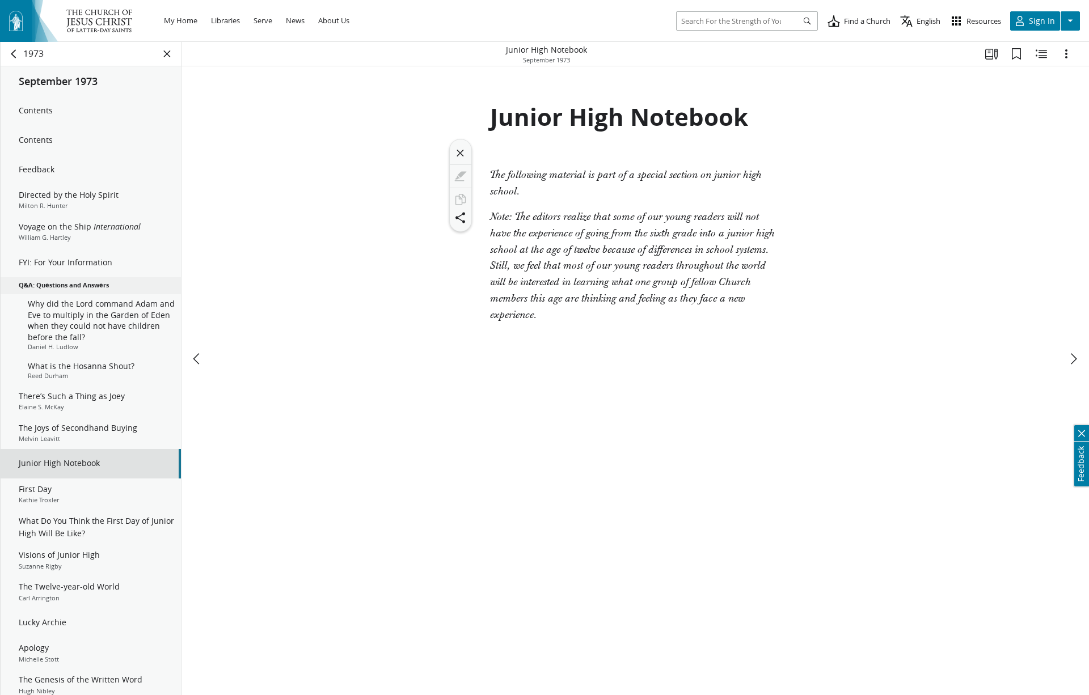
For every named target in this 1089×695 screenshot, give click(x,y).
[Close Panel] (167, 54)
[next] (1073, 359)
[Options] (1066, 53)
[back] (14, 54)
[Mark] (460, 176)
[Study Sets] (991, 53)
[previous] (197, 359)
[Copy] (460, 199)
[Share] (460, 218)
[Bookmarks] (1016, 53)
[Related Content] (1041, 53)
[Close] (460, 153)
